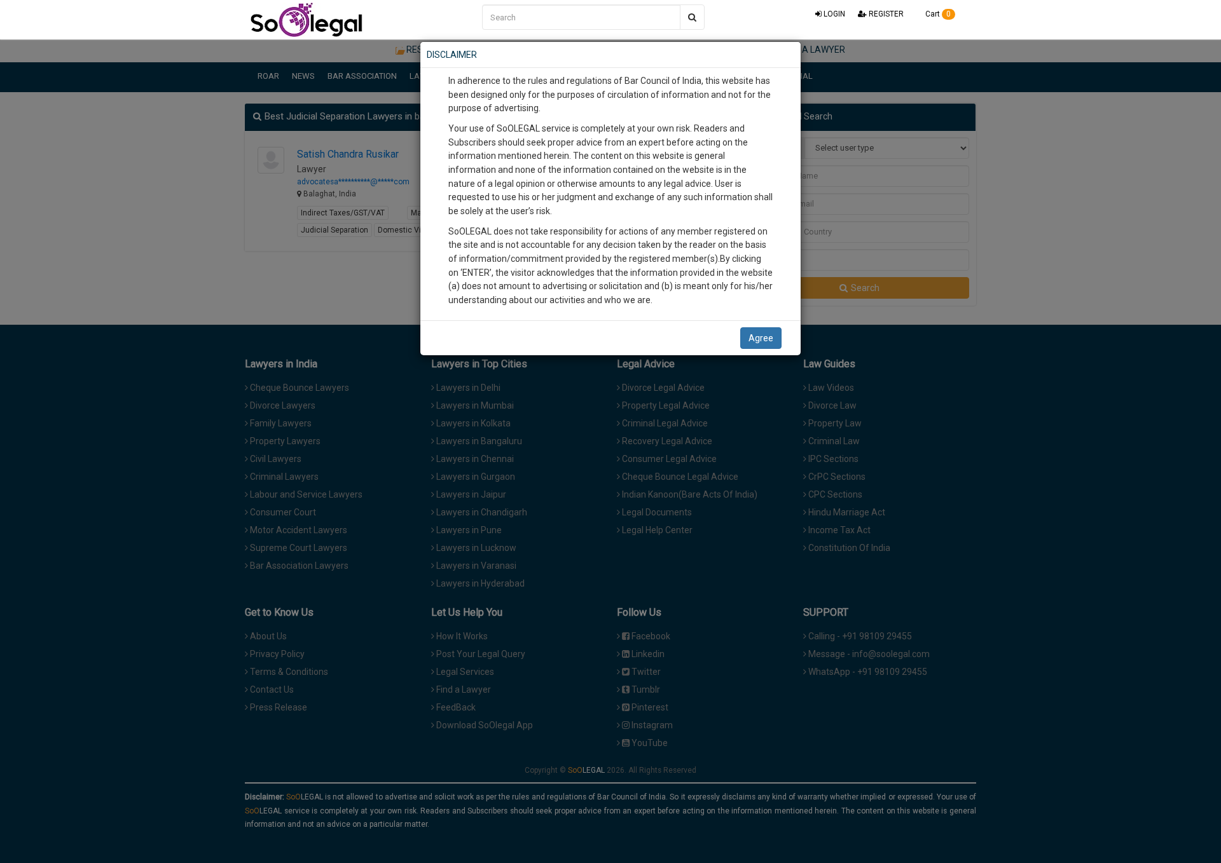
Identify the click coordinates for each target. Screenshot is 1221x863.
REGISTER (885, 14)
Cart (937, 14)
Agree (760, 338)
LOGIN (833, 14)
